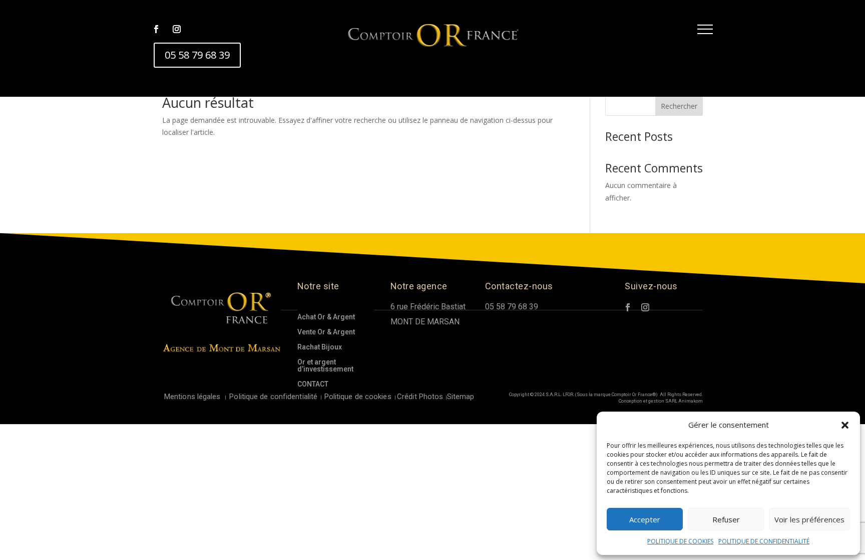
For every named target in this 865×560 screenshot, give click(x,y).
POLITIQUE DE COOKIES (680, 541)
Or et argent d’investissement (325, 365)
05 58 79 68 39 (197, 55)
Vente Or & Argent (326, 332)
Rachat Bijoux (319, 347)
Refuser (726, 519)
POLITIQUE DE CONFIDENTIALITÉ (763, 541)
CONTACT (312, 384)
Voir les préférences (809, 519)
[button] (845, 425)
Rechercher (679, 106)
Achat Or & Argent (326, 317)
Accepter (644, 519)
